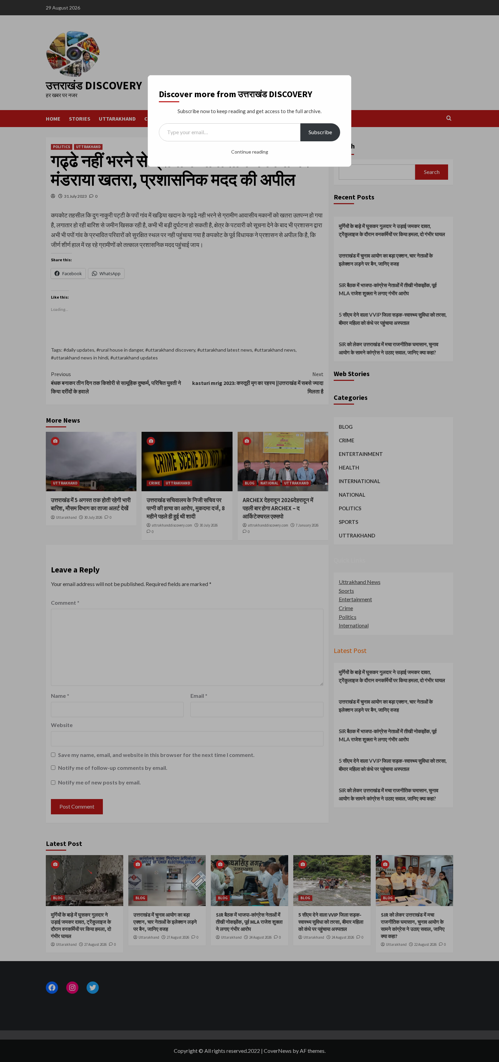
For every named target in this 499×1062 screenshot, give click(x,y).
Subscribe (320, 132)
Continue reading (249, 152)
